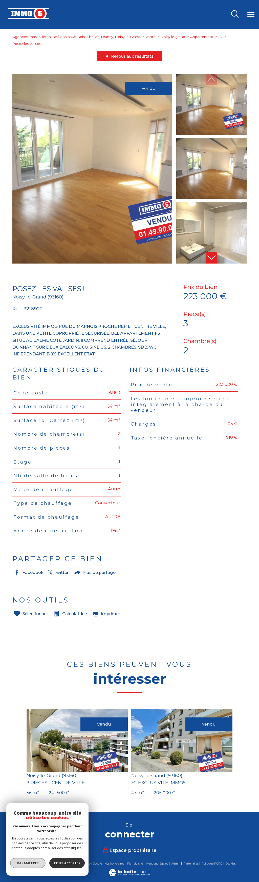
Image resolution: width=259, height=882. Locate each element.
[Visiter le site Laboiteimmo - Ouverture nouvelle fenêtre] (129, 874)
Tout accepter (67, 863)
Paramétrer (28, 863)
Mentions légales (157, 863)
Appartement (201, 37)
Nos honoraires (114, 863)
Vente (150, 37)
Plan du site (135, 863)
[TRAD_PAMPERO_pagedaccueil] (28, 17)
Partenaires (191, 863)
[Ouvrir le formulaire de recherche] (235, 14)
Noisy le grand (173, 37)
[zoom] (92, 262)
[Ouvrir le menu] (251, 14)
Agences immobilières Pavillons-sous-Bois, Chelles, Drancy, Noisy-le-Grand (76, 37)
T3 (220, 37)
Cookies (231, 863)
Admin (175, 863)
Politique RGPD (212, 863)
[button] (211, 258)
